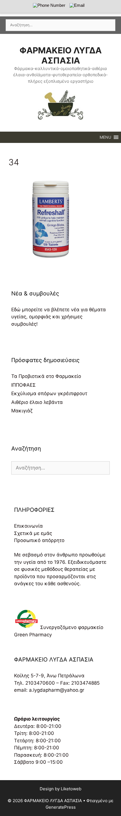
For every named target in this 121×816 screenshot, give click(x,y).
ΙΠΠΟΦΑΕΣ (23, 385)
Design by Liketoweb (60, 788)
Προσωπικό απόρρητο (39, 540)
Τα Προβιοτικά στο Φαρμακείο (46, 376)
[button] (105, 137)
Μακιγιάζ (22, 411)
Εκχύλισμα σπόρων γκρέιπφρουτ (49, 393)
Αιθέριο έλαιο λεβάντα (37, 402)
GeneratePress (61, 807)
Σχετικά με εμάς (33, 533)
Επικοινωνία (28, 526)
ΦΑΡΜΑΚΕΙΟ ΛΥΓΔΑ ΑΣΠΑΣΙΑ (60, 55)
